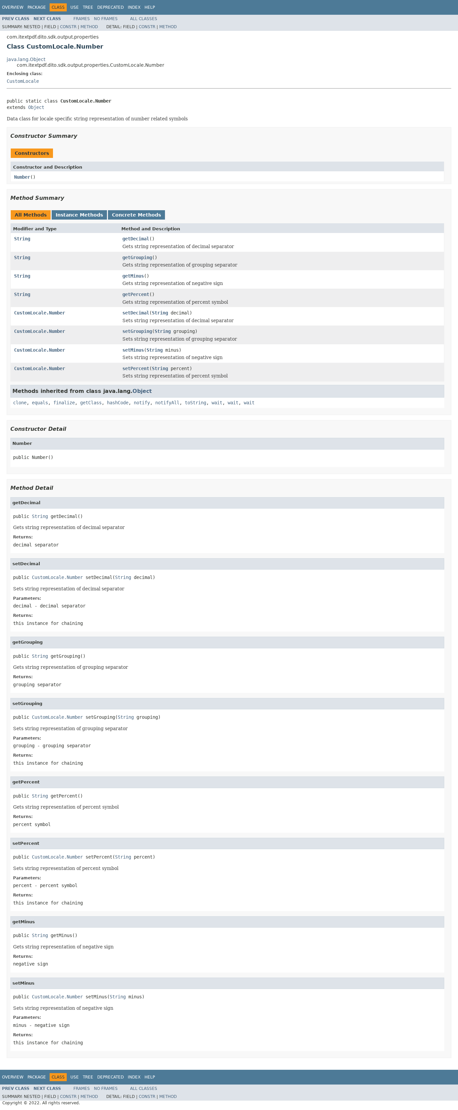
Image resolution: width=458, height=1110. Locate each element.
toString (195, 402)
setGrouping (137, 331)
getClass (91, 402)
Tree (88, 7)
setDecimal (135, 312)
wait (217, 402)
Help (150, 7)
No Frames (106, 18)
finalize (64, 402)
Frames (81, 18)
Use (74, 7)
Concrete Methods (136, 215)
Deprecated (110, 7)
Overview (12, 7)
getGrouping (137, 257)
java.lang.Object (26, 59)
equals (40, 402)
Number (22, 177)
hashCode (117, 402)
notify (142, 402)
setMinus (133, 350)
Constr (68, 26)
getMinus (133, 276)
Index (134, 7)
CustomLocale (23, 81)
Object (36, 107)
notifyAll (167, 402)
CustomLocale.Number (39, 312)
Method (89, 26)
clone (19, 402)
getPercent (135, 294)
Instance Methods (79, 215)
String (22, 238)
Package (36, 7)
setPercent (135, 368)
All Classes (143, 18)
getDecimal (135, 238)
